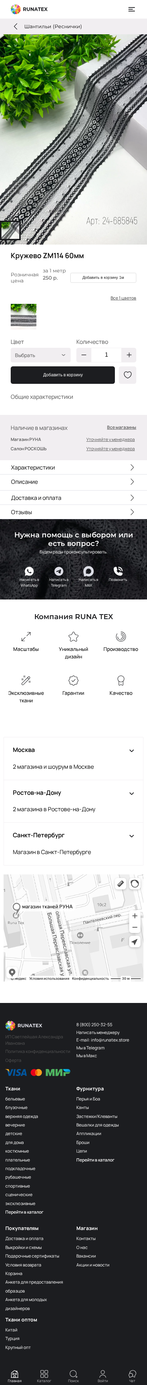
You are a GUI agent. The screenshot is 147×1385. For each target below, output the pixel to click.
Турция (12, 1338)
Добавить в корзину (63, 374)
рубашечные (18, 1177)
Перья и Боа (88, 1099)
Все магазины (121, 427)
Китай (11, 1330)
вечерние (15, 1125)
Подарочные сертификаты (32, 1256)
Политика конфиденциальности (37, 1051)
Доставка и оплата (24, 1238)
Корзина (13, 1273)
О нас (82, 1247)
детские (13, 1133)
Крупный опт (18, 1347)
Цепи (81, 1151)
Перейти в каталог (24, 1212)
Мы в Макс (86, 1056)
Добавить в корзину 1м (103, 277)
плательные (17, 1160)
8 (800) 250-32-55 (94, 1025)
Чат (132, 1380)
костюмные (17, 1151)
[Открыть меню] (132, 9)
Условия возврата (23, 1265)
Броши (83, 1142)
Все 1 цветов (123, 298)
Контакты (86, 1238)
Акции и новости (93, 1265)
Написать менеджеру (98, 1032)
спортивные (17, 1186)
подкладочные (20, 1168)
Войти (103, 1380)
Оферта (13, 1060)
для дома (14, 1142)
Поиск (73, 1380)
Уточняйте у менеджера (110, 439)
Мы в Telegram (90, 1048)
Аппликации (88, 1133)
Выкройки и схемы (23, 1247)
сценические (18, 1194)
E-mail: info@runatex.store (102, 1040)
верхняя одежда (21, 1116)
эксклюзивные (20, 1203)
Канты (82, 1107)
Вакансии (86, 1256)
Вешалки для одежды (97, 1125)
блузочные (16, 1107)
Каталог (44, 1380)
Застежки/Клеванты (96, 1116)
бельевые (15, 1099)
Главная (15, 1380)
